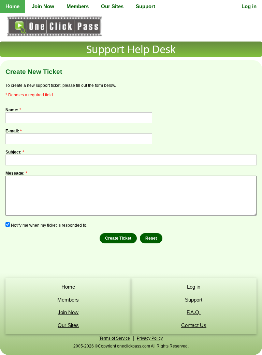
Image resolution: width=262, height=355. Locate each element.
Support (145, 6)
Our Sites (112, 6)
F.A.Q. (194, 312)
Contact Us (193, 325)
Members (78, 6)
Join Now (43, 6)
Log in (249, 6)
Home (12, 6)
